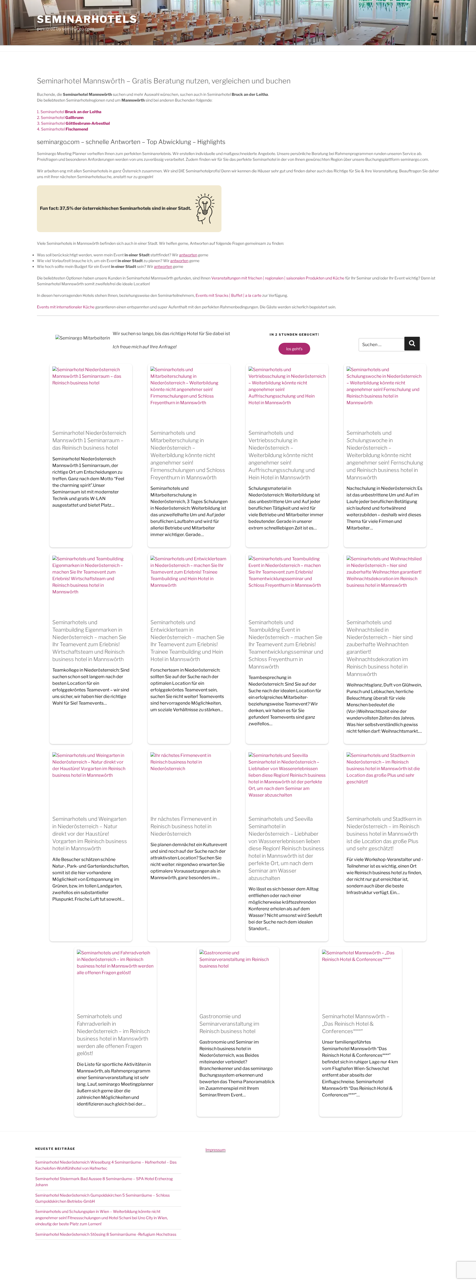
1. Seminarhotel (69, 111)
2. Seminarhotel (60, 117)
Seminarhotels (87, 19)
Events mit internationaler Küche (65, 307)
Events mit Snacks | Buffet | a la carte (228, 295)
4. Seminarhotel (62, 129)
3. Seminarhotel (73, 123)
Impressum (215, 1149)
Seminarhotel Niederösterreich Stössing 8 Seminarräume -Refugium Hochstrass (105, 1234)
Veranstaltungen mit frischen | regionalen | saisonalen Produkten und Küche (277, 278)
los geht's (294, 348)
